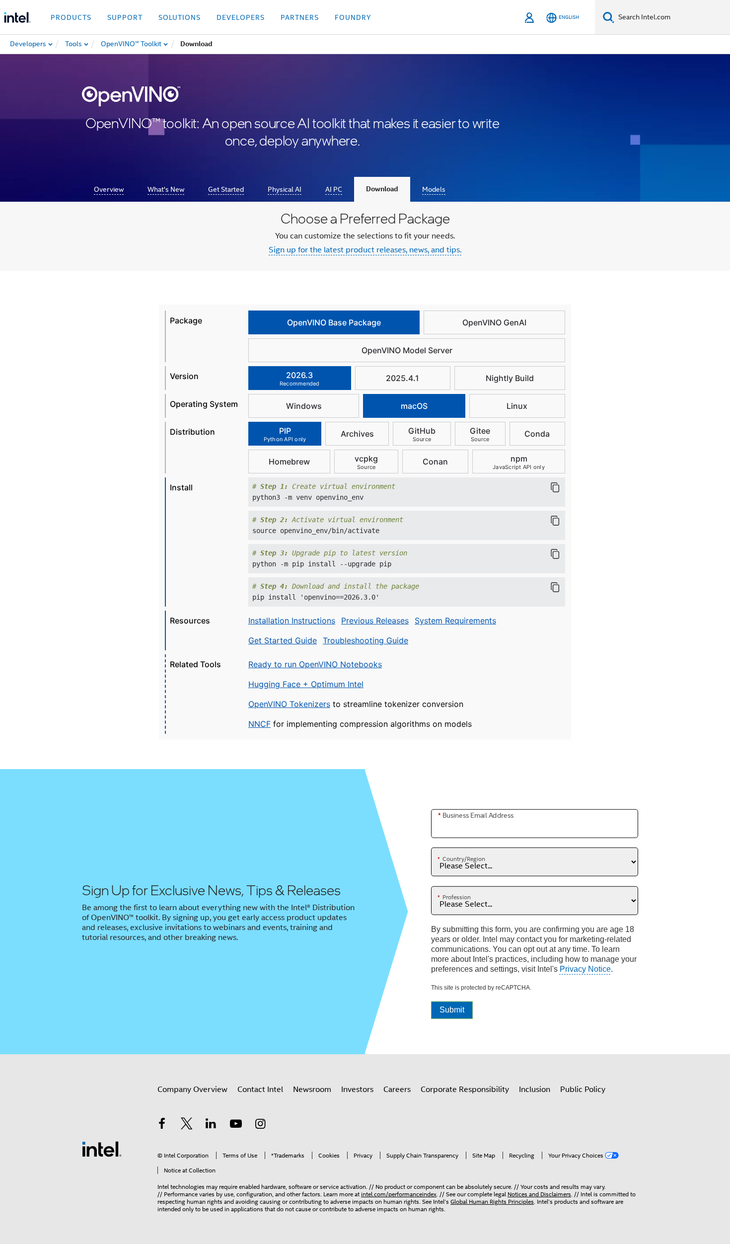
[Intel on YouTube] (235, 1125)
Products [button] (71, 17)
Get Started (226, 189)
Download (382, 189)
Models (433, 189)
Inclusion (534, 1089)
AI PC (333, 189)
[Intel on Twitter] (186, 1125)
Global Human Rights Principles (492, 1201)
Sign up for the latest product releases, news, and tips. (365, 250)
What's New (165, 189)
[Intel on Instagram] (260, 1125)
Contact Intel (260, 1089)
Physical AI (284, 189)
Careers (397, 1089)
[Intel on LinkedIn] (211, 1125)
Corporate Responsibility (465, 1089)
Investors (357, 1089)
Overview (109, 189)
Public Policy (582, 1089)
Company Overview (192, 1089)
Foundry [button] (353, 17)
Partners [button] (300, 17)
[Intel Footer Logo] (102, 1149)
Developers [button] (241, 17)
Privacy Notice (585, 969)
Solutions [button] (179, 17)
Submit (451, 1010)
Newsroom (312, 1089)
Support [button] (125, 17)
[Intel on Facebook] (161, 1125)
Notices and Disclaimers (539, 1194)
